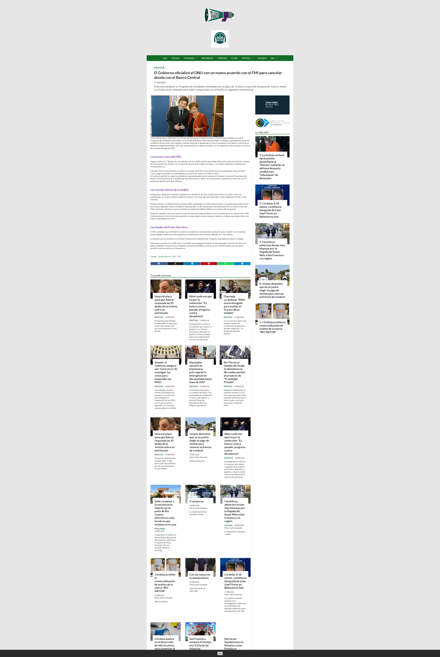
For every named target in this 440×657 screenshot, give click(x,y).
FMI (179, 256)
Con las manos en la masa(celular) (200, 576)
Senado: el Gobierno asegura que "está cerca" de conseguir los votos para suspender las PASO (166, 372)
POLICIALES (189, 58)
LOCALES (176, 58)
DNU (174, 256)
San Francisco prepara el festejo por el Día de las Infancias (200, 643)
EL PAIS (234, 58)
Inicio (165, 58)
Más (272, 58)
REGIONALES (207, 58)
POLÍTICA (246, 58)
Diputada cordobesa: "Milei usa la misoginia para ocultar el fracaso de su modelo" (234, 304)
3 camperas (196, 501)
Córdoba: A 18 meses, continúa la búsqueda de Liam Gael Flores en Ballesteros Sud (235, 581)
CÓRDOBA (222, 58)
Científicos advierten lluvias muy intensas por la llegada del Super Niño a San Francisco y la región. (234, 511)
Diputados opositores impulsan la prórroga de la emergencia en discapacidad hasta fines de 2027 (200, 372)
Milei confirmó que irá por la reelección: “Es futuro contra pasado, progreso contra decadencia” (200, 306)
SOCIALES (262, 58)
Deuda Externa (164, 256)
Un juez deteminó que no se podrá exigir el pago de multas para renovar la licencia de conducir (200, 442)
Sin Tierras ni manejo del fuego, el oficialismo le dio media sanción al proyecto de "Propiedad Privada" (234, 372)
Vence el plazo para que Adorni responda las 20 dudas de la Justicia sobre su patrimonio (166, 304)
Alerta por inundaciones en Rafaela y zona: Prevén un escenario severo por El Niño (234, 647)
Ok (220, 653)
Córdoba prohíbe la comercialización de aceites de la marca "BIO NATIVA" (165, 583)
